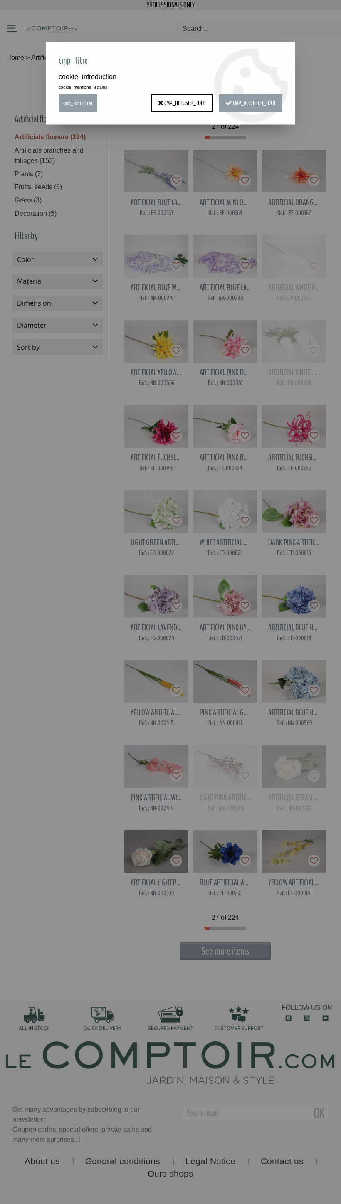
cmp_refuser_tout (184, 103)
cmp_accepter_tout (254, 103)
